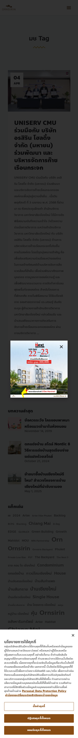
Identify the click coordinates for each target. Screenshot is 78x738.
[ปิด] (73, 635)
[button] (61, 347)
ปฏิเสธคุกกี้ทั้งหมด (39, 718)
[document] (39, 369)
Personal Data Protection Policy (44, 691)
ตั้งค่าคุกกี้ (39, 706)
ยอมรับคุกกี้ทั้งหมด (39, 730)
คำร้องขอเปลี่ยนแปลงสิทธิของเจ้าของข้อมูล (31, 695)
